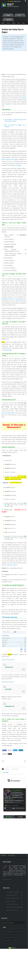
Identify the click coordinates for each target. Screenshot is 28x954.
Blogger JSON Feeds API (14, 895)
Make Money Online (8, 934)
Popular (20, 817)
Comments (10, 817)
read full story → (18, 802)
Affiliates (3, 23)
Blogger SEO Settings (14, 901)
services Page (19, 299)
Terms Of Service (11, 855)
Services (8, 23)
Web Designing (14, 937)
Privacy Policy (3, 855)
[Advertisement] (14, 63)
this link (7, 660)
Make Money (8, 20)
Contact (23, 23)
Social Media (19, 931)
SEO (19, 15)
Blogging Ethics (17, 940)
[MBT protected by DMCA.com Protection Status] (12, 948)
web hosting (6, 772)
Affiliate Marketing (11, 931)
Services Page (8, 350)
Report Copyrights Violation (14, 910)
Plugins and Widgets (8, 940)
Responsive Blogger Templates (14, 898)
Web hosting (16, 934)
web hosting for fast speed (10, 159)
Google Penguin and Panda (14, 904)
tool (12, 299)
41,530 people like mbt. (20, 808)
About (19, 23)
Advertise (13, 23)
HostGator (23, 98)
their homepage (16, 165)
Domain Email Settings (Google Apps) (14, 907)
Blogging (8, 15)
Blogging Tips (6, 937)
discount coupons (12, 565)
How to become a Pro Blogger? (14, 892)
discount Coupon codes (8, 413)
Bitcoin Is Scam (17, 1)
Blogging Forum (6, 299)
